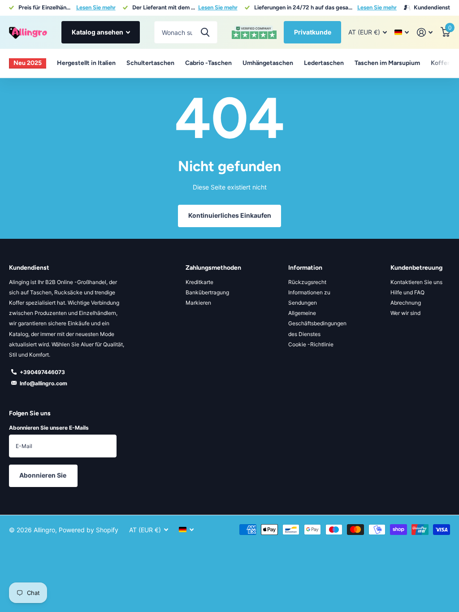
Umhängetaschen (267, 63)
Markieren (198, 302)
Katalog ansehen (98, 32)
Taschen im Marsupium (387, 63)
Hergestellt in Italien (86, 63)
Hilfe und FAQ (407, 292)
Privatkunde (312, 32)
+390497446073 (42, 372)
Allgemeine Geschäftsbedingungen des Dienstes (317, 323)
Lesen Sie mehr (96, 7)
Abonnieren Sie (43, 475)
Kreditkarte (199, 282)
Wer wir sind (405, 313)
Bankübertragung (207, 292)
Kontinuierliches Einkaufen (229, 215)
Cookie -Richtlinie (310, 344)
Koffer (440, 63)
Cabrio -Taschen (208, 63)
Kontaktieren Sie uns (416, 282)
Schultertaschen (150, 63)
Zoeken (205, 32)
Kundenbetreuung (416, 268)
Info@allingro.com (43, 383)
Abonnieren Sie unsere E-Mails (49, 427)
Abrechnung (405, 302)
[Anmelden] (424, 32)
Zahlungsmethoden (213, 268)
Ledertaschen (324, 63)
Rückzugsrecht (307, 282)
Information (305, 268)
